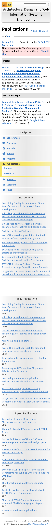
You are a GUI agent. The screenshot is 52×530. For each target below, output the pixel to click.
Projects (11, 159)
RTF (47, 42)
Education (12, 143)
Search (9, 36)
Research (11, 180)
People (10, 154)
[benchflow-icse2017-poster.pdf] (16, 89)
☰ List (34, 31)
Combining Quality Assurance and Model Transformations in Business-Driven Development (23, 206)
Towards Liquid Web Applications (19, 510)
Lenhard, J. (7, 102)
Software (11, 185)
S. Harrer (29, 67)
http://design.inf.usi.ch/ (38, 524)
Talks (9, 190)
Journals (11, 148)
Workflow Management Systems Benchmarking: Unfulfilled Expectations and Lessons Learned (21, 73)
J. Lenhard (18, 67)
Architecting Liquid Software (17, 231)
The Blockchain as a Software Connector (23, 483)
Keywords (9, 173)
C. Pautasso (8, 71)
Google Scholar (37, 86)
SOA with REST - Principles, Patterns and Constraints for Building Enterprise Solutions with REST (25, 473)
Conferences (13, 138)
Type (4, 45)
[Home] (7, 4)
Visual (44, 31)
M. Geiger (40, 67)
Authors (8, 168)
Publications (13, 164)
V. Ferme (19, 102)
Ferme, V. (7, 67)
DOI (26, 86)
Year (12, 45)
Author (5, 42)
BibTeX (41, 42)
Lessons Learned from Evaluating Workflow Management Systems (21, 108)
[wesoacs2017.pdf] (16, 123)
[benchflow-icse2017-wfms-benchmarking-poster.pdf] (28, 89)
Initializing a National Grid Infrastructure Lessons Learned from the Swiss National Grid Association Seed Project (24, 217)
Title (12, 42)
